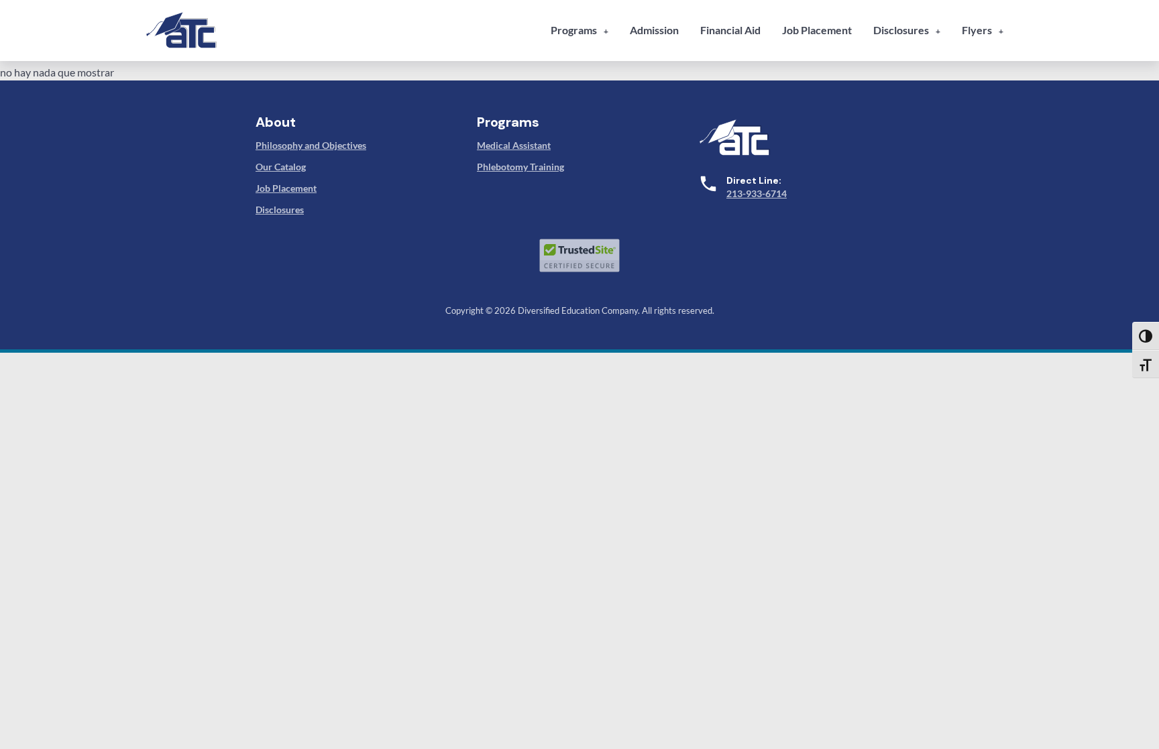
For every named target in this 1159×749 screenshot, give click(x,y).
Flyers (977, 29)
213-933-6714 (756, 193)
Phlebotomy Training (520, 166)
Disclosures (901, 29)
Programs (574, 29)
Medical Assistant (514, 145)
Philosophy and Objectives (311, 145)
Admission (654, 29)
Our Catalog (281, 166)
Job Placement (817, 29)
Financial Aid (730, 29)
